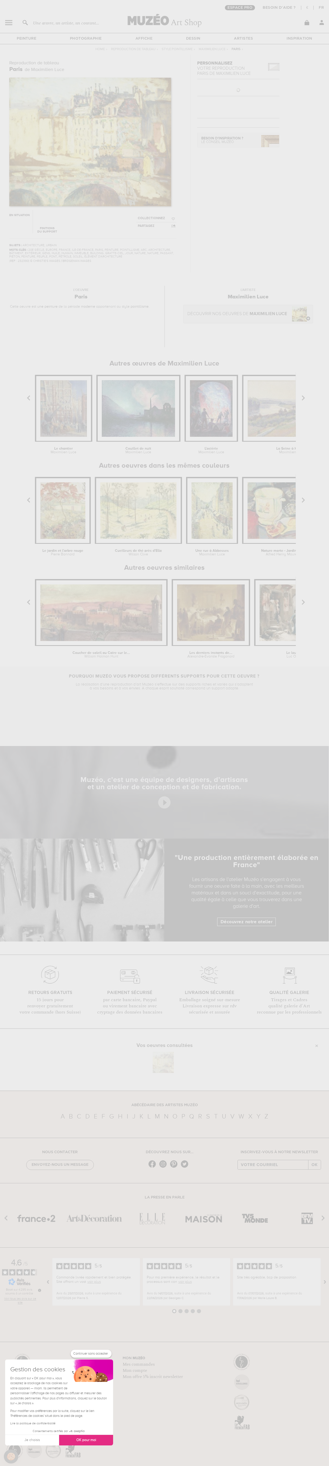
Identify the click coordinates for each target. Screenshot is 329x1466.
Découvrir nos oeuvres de (237, 314)
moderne (88, 306)
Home (100, 49)
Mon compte (135, 1370)
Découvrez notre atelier (247, 922)
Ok (315, 1165)
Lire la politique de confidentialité (33, 1423)
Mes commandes (139, 1364)
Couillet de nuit (138, 450)
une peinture (47, 306)
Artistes (243, 38)
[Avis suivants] (324, 1281)
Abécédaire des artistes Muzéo (164, 1105)
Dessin (193, 38)
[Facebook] (153, 1167)
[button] (11, 1456)
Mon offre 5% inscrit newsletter (153, 1376)
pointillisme (140, 306)
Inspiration (299, 38)
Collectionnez (151, 218)
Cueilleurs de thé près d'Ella (138, 552)
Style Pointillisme (177, 49)
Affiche (144, 38)
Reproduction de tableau (133, 49)
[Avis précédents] (48, 1281)
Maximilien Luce (212, 49)
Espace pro (239, 7)
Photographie (86, 38)
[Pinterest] (175, 1167)
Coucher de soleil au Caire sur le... (101, 654)
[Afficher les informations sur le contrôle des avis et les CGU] (40, 1290)
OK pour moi (86, 1440)
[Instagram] (164, 1167)
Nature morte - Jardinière (282, 552)
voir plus (94, 1282)
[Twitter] (185, 1167)
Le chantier (63, 450)
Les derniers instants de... (210, 654)
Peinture (26, 38)
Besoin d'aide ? (279, 7)
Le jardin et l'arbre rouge (62, 552)
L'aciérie (211, 450)
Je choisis (32, 1440)
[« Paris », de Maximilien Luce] (163, 1062)
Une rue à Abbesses (212, 552)
